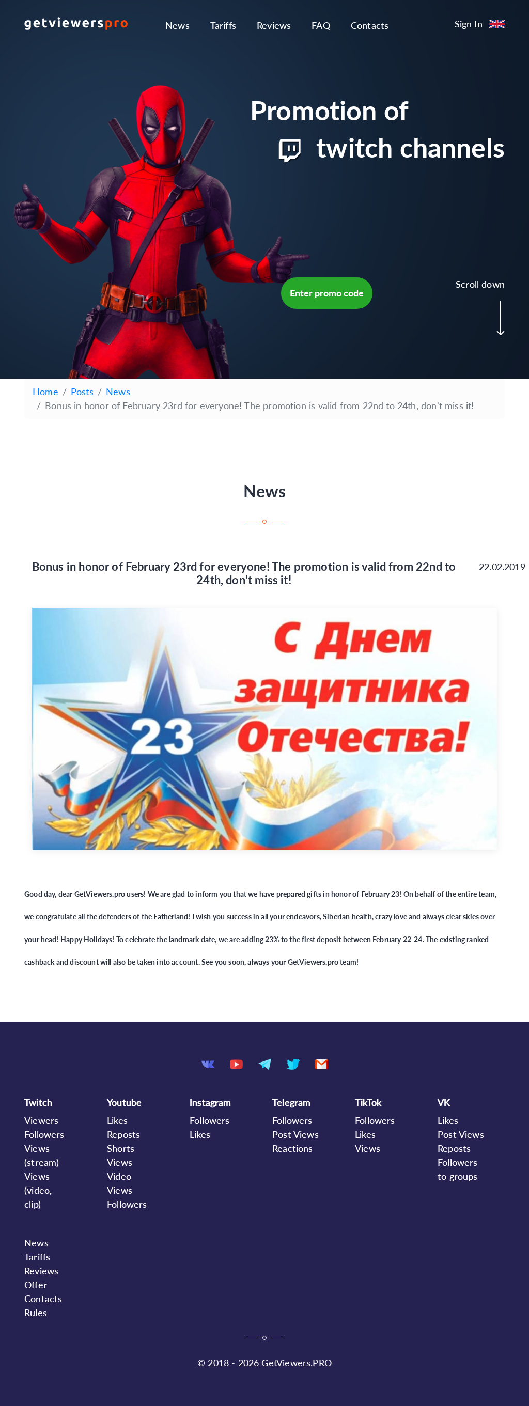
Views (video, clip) (38, 1190)
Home (45, 391)
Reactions (292, 1148)
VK (444, 1102)
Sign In (469, 23)
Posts (82, 391)
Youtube (124, 1102)
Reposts (123, 1134)
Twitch (38, 1102)
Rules (35, 1312)
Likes (117, 1120)
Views (367, 1148)
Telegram (291, 1102)
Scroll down (480, 284)
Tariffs (223, 25)
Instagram (210, 1102)
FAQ (321, 25)
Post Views (295, 1134)
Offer (35, 1284)
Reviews (274, 25)
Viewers (41, 1120)
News (177, 25)
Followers (44, 1134)
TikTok (368, 1102)
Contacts (369, 25)
